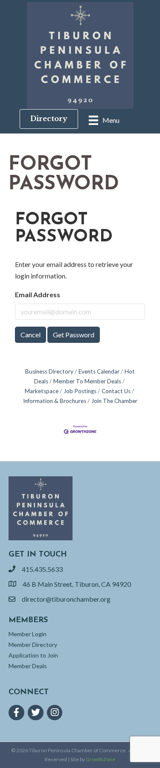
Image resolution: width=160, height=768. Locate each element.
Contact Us (116, 391)
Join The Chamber (114, 400)
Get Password (73, 334)
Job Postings (80, 391)
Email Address (37, 294)
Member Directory (33, 644)
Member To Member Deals (87, 381)
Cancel (30, 334)
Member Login (28, 634)
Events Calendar (99, 371)
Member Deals (28, 665)
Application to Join (33, 655)
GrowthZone (100, 759)
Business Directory (49, 371)
